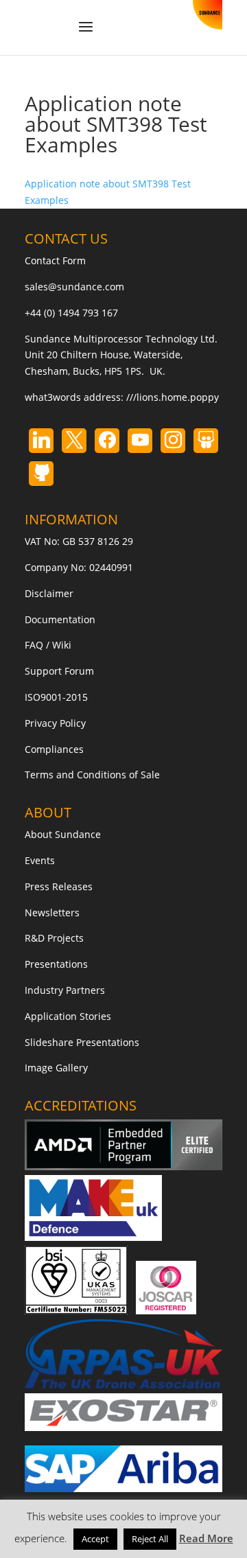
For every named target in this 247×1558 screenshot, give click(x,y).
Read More (206, 1538)
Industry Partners (65, 990)
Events (40, 860)
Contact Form (55, 260)
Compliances (54, 749)
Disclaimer (49, 593)
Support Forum (59, 670)
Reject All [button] (150, 1539)
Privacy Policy (55, 723)
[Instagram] (140, 440)
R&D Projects (54, 937)
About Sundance (63, 834)
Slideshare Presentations (82, 1042)
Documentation (60, 619)
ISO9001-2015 (56, 697)
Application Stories (68, 1016)
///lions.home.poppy (172, 397)
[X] (74, 440)
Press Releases (59, 886)
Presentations (56, 963)
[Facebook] (107, 440)
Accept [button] (95, 1539)
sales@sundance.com (74, 286)
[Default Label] (41, 440)
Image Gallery (56, 1067)
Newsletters (52, 912)
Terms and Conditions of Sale (92, 774)
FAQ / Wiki (48, 644)
